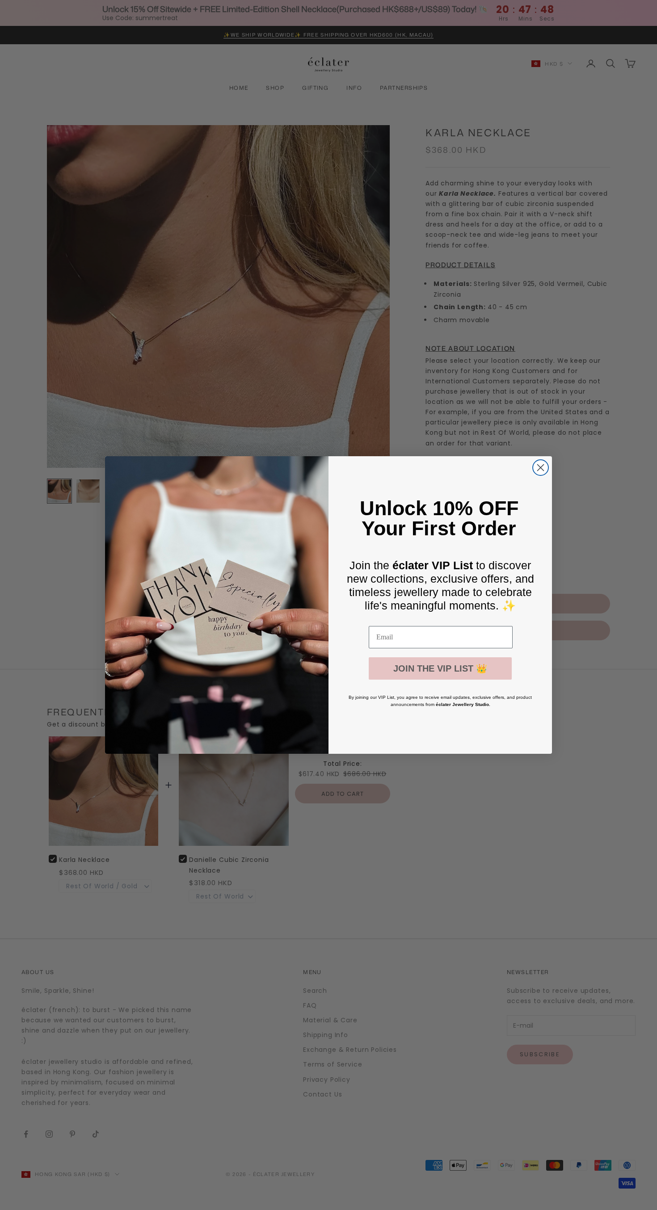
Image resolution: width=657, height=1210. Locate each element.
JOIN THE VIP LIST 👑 (440, 668)
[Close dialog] (540, 467)
